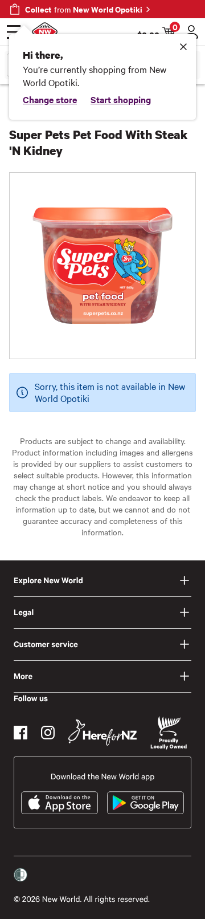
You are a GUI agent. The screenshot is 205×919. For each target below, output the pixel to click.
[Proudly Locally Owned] (168, 733)
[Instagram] (48, 732)
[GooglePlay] (145, 802)
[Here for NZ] (102, 732)
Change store (50, 99)
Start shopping (121, 99)
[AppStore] (59, 802)
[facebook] (20, 732)
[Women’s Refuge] (20, 875)
